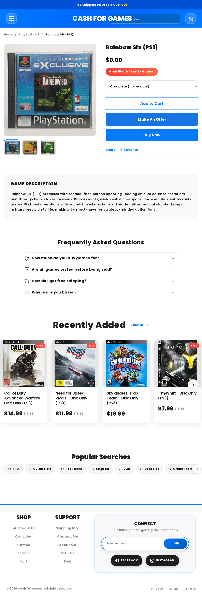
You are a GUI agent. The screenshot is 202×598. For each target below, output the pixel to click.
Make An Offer (152, 119)
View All (137, 325)
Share (110, 150)
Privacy (157, 589)
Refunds (189, 589)
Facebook (129, 560)
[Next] (197, 469)
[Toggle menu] (11, 18)
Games (23, 545)
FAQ (67, 561)
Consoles (23, 536)
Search (23, 553)
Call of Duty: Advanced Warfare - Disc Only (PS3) (23, 398)
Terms (173, 589)
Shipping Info (67, 528)
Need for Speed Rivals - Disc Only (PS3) (71, 398)
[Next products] (193, 384)
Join (176, 543)
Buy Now (151, 135)
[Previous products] (8, 384)
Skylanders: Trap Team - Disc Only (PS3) (122, 398)
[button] (101, 258)
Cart (24, 561)
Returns (68, 553)
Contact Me (67, 536)
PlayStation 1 (29, 34)
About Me (67, 545)
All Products (24, 528)
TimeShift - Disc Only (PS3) (177, 396)
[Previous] (4, 469)
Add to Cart (152, 103)
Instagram (165, 560)
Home (8, 34)
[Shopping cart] (190, 18)
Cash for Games (102, 18)
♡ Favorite (129, 150)
